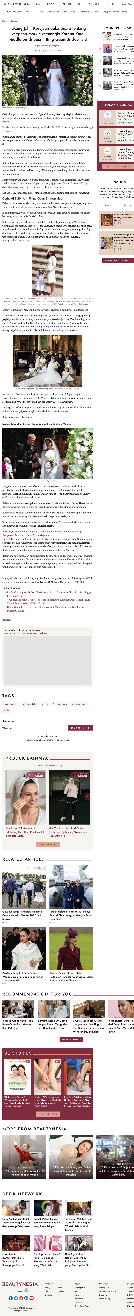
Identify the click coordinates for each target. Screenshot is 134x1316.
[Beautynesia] (16, 4)
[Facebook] (11, 1298)
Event (107, 205)
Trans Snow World (82, 1306)
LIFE (79, 3)
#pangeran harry (59, 704)
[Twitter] (16, 1298)
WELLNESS (93, 3)
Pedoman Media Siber (108, 1291)
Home (5, 21)
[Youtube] (31, 1298)
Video (73, 11)
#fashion (7, 710)
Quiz (40, 11)
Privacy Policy (104, 1298)
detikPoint (79, 1298)
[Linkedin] (26, 1298)
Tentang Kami (104, 1287)
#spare (45, 704)
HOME (38, 3)
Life (46, 1291)
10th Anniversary (14, 11)
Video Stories (53, 11)
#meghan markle (10, 704)
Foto (65, 11)
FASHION (66, 3)
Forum (77, 1295)
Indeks (96, 11)
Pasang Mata (80, 1287)
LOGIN (124, 4)
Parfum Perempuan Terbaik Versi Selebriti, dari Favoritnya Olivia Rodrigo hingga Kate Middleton (49, 594)
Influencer (30, 11)
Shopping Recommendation (115, 11)
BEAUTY (50, 3)
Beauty (47, 1287)
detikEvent (79, 1302)
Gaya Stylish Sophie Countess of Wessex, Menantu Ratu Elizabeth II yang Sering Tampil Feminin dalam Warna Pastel (48, 601)
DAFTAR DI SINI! (78, 582)
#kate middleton (30, 704)
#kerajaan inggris (79, 704)
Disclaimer (103, 1295)
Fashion (14, 21)
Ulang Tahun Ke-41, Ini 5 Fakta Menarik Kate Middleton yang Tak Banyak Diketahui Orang (45, 609)
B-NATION (111, 3)
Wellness (61, 1291)
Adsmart (78, 1291)
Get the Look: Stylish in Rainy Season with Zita (25, 633)
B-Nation (48, 1295)
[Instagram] (21, 1298)
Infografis (85, 11)
